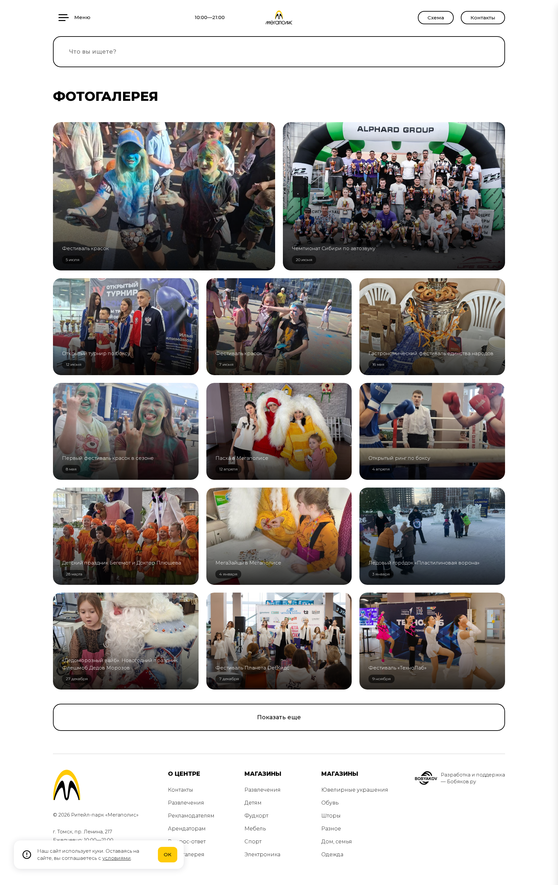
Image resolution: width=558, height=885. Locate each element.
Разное (331, 829)
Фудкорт (256, 816)
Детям (253, 803)
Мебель (255, 829)
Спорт (253, 841)
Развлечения (186, 803)
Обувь (330, 803)
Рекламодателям (191, 816)
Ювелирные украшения (354, 790)
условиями (116, 858)
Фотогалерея (186, 854)
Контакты (482, 18)
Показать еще (279, 717)
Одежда (332, 854)
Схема (436, 18)
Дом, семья (336, 841)
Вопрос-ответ (187, 841)
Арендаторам (187, 829)
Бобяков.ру (461, 781)
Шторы (331, 816)
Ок (167, 854)
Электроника (262, 854)
